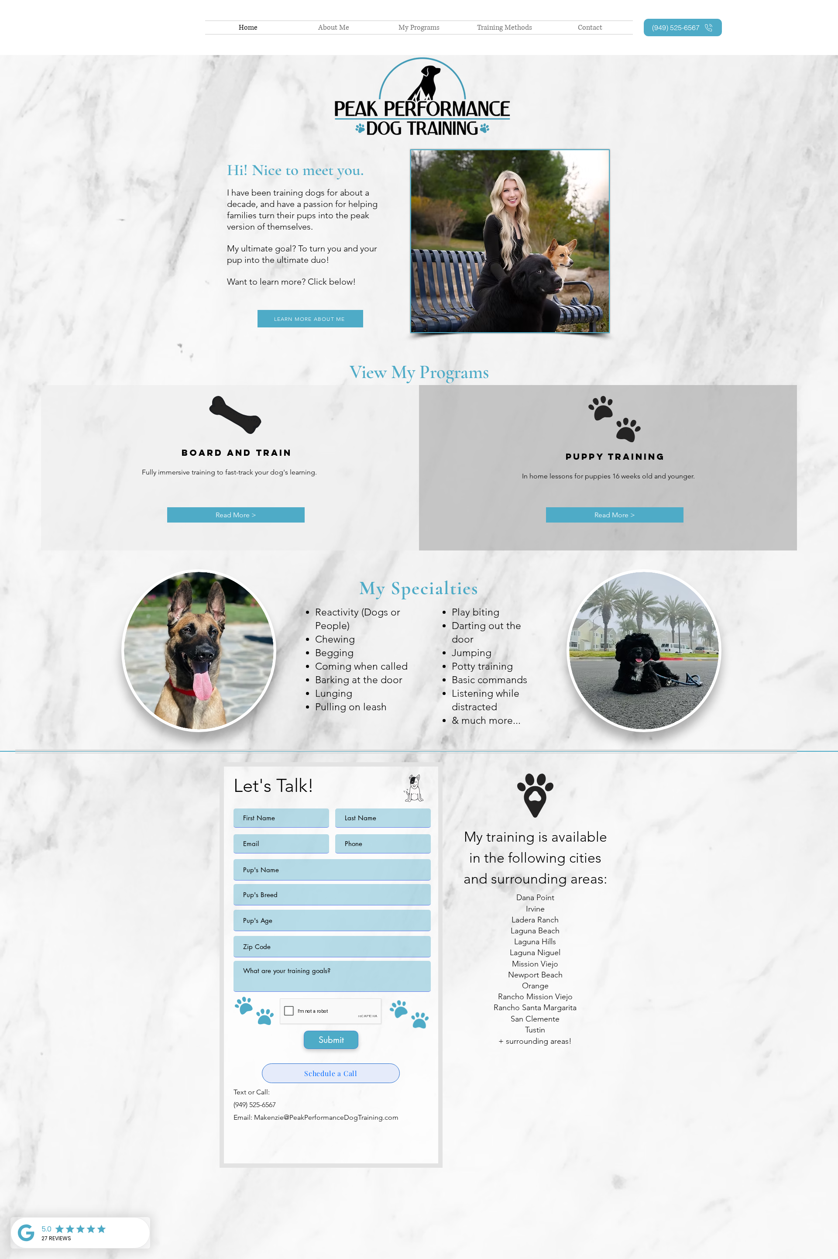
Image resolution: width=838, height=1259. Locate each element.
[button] (236, 515)
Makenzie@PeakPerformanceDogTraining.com (326, 1117)
